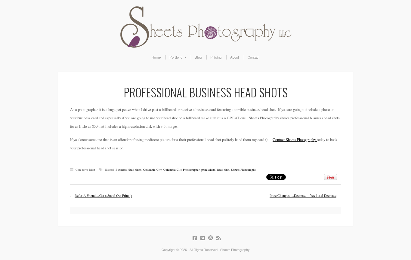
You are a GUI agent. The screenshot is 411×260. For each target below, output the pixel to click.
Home (156, 57)
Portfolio (174, 57)
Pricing (215, 57)
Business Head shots (128, 169)
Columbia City (152, 169)
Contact (253, 57)
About (234, 57)
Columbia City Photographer (181, 169)
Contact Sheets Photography (295, 139)
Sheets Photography (205, 27)
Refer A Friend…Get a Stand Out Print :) (103, 195)
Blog (198, 57)
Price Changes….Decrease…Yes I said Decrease (303, 195)
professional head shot (215, 169)
